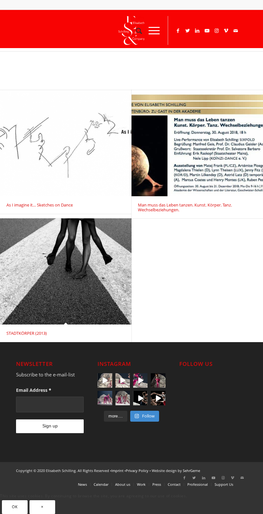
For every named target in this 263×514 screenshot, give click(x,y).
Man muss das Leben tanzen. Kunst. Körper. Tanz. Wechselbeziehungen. (185, 207)
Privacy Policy (137, 470)
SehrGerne (191, 470)
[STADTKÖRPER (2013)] (66, 271)
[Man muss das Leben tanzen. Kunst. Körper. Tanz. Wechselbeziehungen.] (197, 143)
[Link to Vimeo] (226, 30)
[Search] (136, 30)
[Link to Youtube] (207, 30)
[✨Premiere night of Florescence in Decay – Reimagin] (122, 398)
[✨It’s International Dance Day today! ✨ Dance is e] (158, 398)
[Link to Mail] (236, 30)
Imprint (117, 470)
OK (14, 507)
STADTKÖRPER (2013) (26, 333)
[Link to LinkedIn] (197, 30)
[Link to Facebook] (178, 30)
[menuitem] (136, 30)
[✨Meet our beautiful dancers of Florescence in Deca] (140, 398)
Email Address (33, 390)
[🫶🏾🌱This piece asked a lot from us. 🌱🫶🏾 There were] (105, 398)
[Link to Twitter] (187, 30)
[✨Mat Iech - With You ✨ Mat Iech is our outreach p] (140, 380)
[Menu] (151, 30)
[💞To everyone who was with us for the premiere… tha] (158, 380)
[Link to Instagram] (216, 30)
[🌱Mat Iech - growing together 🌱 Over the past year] (105, 380)
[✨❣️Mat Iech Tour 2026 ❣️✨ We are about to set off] (122, 380)
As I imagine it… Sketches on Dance (39, 205)
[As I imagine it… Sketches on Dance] (66, 143)
